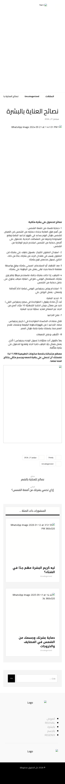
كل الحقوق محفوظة (29, 768)
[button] (43, 778)
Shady (50, 457)
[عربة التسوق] (58, 7)
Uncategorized (47, 464)
